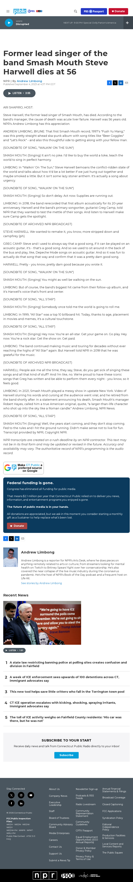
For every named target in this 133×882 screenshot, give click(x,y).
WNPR (22, 830)
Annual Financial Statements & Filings (114, 790)
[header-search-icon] (76, 11)
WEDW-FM (11, 830)
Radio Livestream (86, 804)
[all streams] (128, 22)
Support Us (55, 854)
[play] (9, 22)
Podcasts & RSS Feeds (85, 797)
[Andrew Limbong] (10, 557)
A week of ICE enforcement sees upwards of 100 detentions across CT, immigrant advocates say (64, 679)
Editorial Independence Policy (110, 827)
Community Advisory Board (61, 826)
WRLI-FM (10, 833)
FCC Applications (111, 811)
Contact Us (55, 847)
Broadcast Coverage (113, 797)
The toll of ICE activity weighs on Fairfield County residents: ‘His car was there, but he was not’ (65, 719)
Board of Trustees (59, 818)
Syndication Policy (112, 818)
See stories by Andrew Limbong (41, 583)
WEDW (26, 824)
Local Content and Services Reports (112, 845)
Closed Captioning (112, 804)
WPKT (30, 830)
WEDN (17, 824)
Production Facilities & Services (113, 837)
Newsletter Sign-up (87, 789)
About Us (54, 789)
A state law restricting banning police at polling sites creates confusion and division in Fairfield (68, 664)
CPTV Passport (84, 830)
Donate (120, 11)
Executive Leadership (55, 803)
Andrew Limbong (29, 81)
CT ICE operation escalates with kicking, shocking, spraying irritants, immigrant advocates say (63, 704)
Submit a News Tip (59, 860)
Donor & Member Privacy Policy (86, 849)
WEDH (9, 824)
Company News (58, 796)
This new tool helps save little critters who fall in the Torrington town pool (67, 692)
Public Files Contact (15, 836)
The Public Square (112, 853)
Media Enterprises (59, 833)
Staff (51, 811)
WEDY (9, 827)
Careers (53, 840)
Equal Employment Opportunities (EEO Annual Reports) (87, 840)
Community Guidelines (82, 823)
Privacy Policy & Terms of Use (85, 858)
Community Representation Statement (84, 813)
